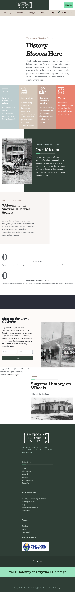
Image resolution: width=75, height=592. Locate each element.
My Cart (24, 529)
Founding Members (28, 502)
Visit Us (61, 98)
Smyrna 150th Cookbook (30, 507)
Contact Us (25, 483)
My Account (26, 532)
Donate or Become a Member (44, 100)
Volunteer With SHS (32, 13)
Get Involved (27, 98)
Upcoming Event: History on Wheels (34, 499)
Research (25, 474)
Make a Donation (27, 480)
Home (24, 468)
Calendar (20, 12)
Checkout (25, 526)
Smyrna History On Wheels (7, 100)
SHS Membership (7, 13)
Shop (42, 12)
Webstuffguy (14, 374)
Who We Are (26, 471)
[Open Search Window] (72, 12)
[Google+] (65, 12)
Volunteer (25, 477)
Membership (26, 510)
